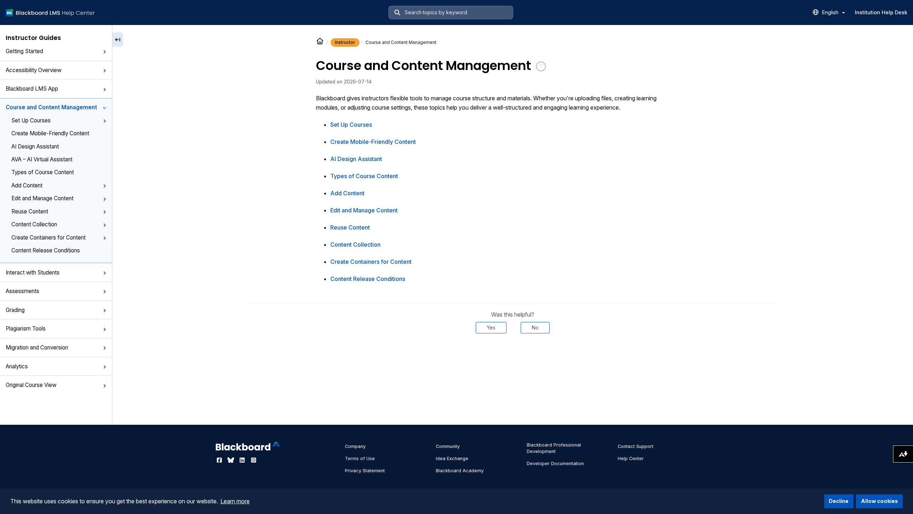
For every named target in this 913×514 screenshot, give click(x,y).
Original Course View (31, 385)
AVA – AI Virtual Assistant (41, 159)
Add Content (26, 185)
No (535, 327)
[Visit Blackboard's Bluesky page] (231, 460)
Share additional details (512, 354)
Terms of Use (360, 458)
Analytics (17, 366)
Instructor (345, 42)
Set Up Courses (31, 120)
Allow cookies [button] (879, 501)
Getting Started (24, 51)
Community (448, 446)
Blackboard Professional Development (554, 448)
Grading (15, 310)
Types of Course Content (42, 172)
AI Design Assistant (35, 146)
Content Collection (34, 224)
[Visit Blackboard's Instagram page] (253, 460)
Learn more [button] (235, 501)
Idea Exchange (452, 458)
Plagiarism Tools (26, 328)
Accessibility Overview (33, 70)
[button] (104, 52)
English (831, 12)
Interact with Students (33, 272)
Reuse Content (29, 211)
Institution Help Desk (881, 12)
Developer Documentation (555, 463)
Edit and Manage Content (42, 198)
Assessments (22, 291)
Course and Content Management (51, 107)
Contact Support (635, 446)
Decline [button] (838, 501)
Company (355, 446)
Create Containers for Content (48, 237)
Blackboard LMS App (32, 88)
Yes (491, 327)
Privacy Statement (365, 470)
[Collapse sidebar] (117, 39)
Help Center (631, 458)
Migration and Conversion (37, 347)
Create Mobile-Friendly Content (50, 133)
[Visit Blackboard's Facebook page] (220, 460)
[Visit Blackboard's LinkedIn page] (243, 460)
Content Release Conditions (45, 250)
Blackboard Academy (460, 470)
